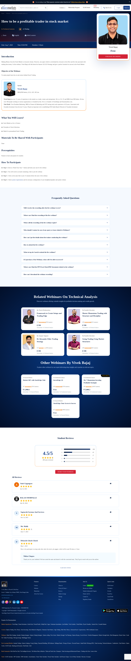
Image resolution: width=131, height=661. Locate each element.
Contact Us (85, 596)
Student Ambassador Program (90, 591)
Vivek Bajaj (22, 89)
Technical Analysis (8, 29)
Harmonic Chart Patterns (48, 629)
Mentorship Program (74, 7)
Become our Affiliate (87, 588)
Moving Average (17, 637)
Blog (59, 599)
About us (60, 585)
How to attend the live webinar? (34, 245)
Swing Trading (33, 643)
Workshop (96, 6)
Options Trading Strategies (36, 635)
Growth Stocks (83, 635)
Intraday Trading (17, 643)
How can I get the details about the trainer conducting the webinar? (45, 237)
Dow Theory (17, 629)
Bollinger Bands (58, 643)
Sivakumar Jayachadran (56, 624)
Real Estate (25, 646)
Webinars (36, 588)
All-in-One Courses (38, 594)
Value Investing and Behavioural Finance (71, 651)
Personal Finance (76, 643)
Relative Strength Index (104, 635)
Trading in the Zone (85, 651)
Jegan (48, 624)
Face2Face (109, 594)
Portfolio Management (93, 635)
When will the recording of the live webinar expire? (40, 223)
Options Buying (75, 635)
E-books (109, 591)
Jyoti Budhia (65, 624)
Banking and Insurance (17, 646)
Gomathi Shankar (102, 624)
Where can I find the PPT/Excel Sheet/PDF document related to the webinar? (49, 267)
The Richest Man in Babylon (38, 651)
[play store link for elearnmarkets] (109, 610)
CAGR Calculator (9, 656)
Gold (30, 646)
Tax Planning (68, 635)
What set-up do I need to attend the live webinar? (40, 252)
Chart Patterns (122, 643)
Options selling (46, 635)
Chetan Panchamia (22, 624)
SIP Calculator (17, 656)
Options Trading (10, 629)
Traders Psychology (8, 637)
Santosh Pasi (95, 624)
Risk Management (114, 635)
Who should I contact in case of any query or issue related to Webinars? (47, 230)
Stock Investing (24, 629)
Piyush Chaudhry (87, 624)
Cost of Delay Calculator (75, 656)
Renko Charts (122, 635)
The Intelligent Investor (25, 651)
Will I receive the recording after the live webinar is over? (42, 208)
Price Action (53, 635)
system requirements (17, 180)
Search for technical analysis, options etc (29, 7)
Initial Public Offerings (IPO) (87, 643)
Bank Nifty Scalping (11, 635)
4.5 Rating (26, 29)
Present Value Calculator (53, 656)
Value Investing (98, 643)
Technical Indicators (107, 643)
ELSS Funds (8, 646)
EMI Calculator (24, 656)
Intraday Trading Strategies (23, 635)
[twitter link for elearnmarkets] (10, 602)
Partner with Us (86, 594)
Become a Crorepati (86, 656)
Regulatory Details (87, 599)
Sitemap (60, 596)
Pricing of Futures (67, 643)
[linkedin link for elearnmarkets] (14, 602)
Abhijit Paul (44, 624)
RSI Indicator (51, 643)
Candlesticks (115, 643)
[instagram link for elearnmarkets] (6, 602)
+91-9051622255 (5, 598)
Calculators (109, 588)
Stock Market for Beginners (35, 629)
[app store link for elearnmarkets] (122, 610)
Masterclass (36, 591)
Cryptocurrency (82, 629)
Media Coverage (62, 594)
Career (88, 585)
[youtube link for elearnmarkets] (21, 602)
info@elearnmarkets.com (7, 595)
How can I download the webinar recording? (38, 274)
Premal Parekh (37, 624)
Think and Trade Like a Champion (53, 651)
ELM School (86, 7)
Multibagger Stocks (26, 637)
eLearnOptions (32, 656)
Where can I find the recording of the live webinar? (40, 215)
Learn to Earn (94, 651)
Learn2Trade (110, 596)
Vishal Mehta (79, 624)
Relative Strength (61, 635)
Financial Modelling (42, 643)
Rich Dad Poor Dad (15, 651)
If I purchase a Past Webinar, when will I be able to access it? (43, 259)
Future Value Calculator (41, 656)
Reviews (60, 591)
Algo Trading (57, 629)
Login (118, 7)
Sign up (126, 7)
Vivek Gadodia (72, 624)
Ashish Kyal (30, 624)
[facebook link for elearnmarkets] (3, 602)
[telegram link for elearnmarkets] (18, 602)
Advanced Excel (74, 629)
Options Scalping (26, 643)
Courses (62, 7)
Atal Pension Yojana (64, 656)
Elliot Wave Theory (65, 629)
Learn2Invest (110, 599)
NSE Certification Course (92, 629)
